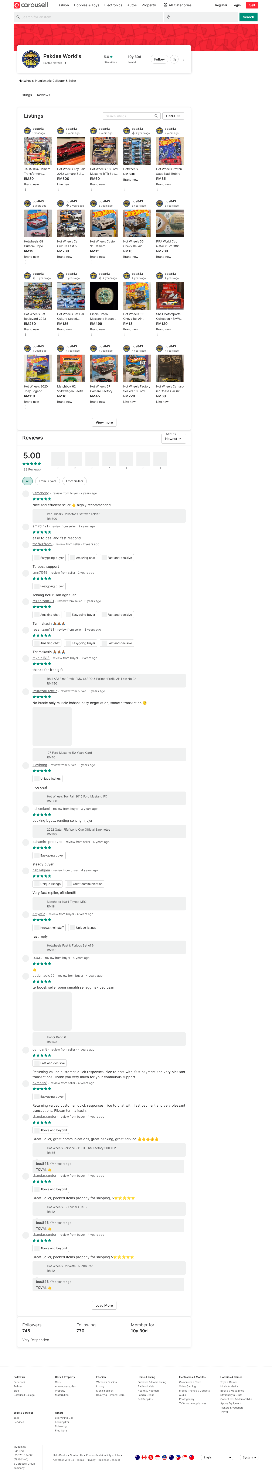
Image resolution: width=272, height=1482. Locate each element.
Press (89, 1455)
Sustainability (103, 1455)
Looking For (62, 1422)
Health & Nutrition (148, 1390)
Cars (58, 1382)
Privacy (91, 1459)
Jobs (16, 1417)
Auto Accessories (65, 1386)
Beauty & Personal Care (110, 1394)
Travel (224, 1411)
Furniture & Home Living (152, 1382)
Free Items (61, 1430)
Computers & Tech (190, 1382)
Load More (104, 1305)
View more (104, 422)
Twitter (18, 1386)
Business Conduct (109, 1459)
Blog (16, 1390)
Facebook (20, 1382)
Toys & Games (228, 1382)
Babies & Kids (146, 1386)
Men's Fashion (104, 1390)
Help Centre (60, 1455)
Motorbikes (61, 1394)
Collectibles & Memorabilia (236, 1399)
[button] (62, 63)
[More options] (183, 59)
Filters (170, 116)
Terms (80, 1459)
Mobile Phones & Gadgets (194, 1390)
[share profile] (174, 59)
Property (60, 1390)
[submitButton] (248, 17)
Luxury (100, 1386)
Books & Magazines (232, 1390)
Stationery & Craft (231, 1394)
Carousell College (24, 1394)
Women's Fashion (106, 1382)
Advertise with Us (63, 1459)
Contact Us (76, 1455)
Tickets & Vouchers (231, 1407)
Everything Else (64, 1417)
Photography (186, 1399)
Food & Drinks (146, 1394)
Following (61, 1426)
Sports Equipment (230, 1403)
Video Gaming (187, 1386)
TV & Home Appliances (192, 1403)
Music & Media (229, 1386)
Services (19, 1422)
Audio (182, 1394)
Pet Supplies (145, 1399)
